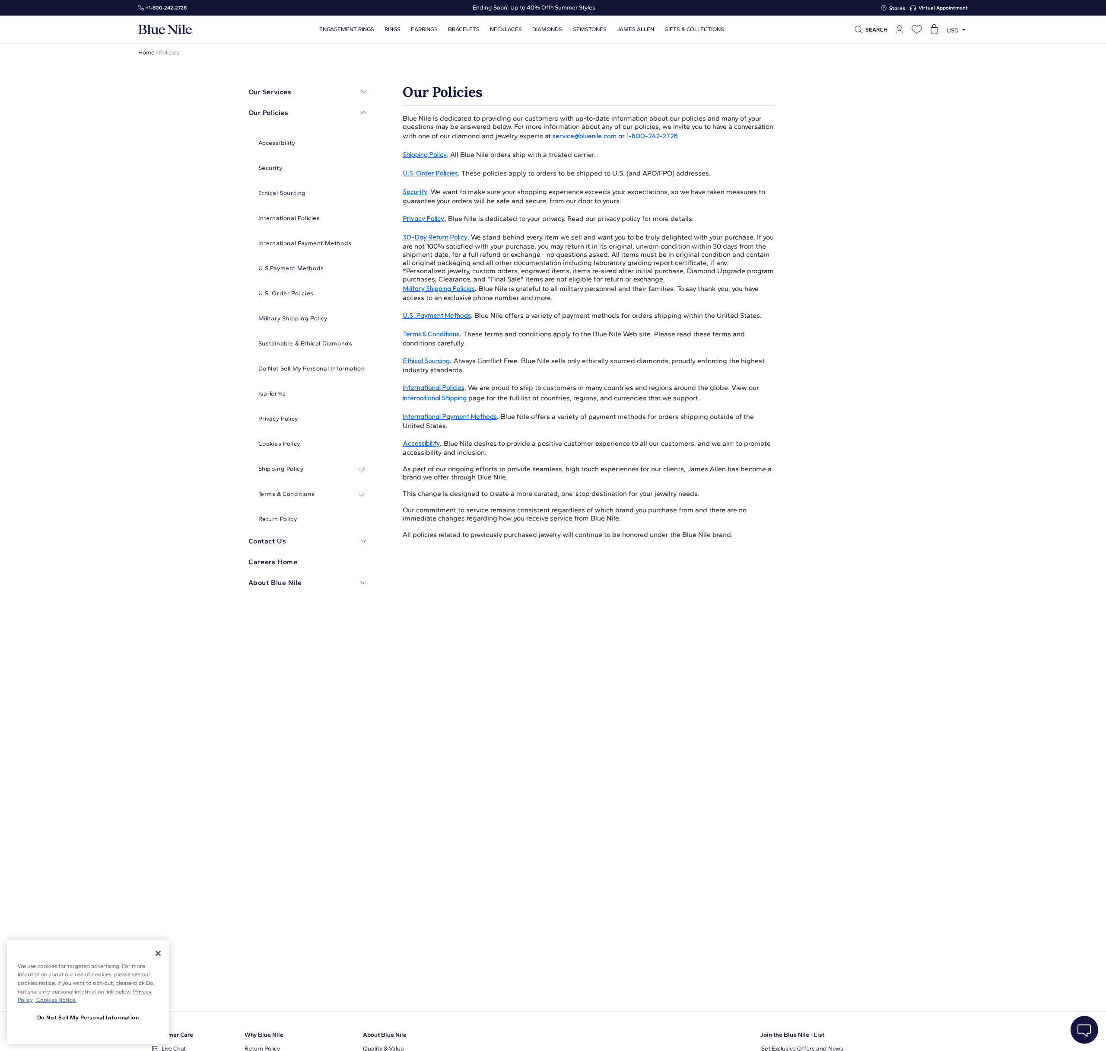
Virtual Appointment (943, 8)
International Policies (433, 387)
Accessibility (421, 443)
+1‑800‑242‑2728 (166, 8)
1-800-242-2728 (652, 135)
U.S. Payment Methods (437, 315)
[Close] (158, 953)
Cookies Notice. (55, 1000)
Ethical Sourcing (426, 360)
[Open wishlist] (917, 29)
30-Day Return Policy (435, 237)
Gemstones (589, 29)
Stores (897, 8)
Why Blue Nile (264, 1034)
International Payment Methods (450, 416)
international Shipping (435, 397)
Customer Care (172, 1034)
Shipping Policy (425, 154)
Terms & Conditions (431, 333)
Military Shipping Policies (439, 288)
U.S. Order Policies (430, 173)
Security (415, 191)
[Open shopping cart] (934, 29)
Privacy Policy (423, 218)
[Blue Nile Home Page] (165, 30)
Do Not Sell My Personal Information (88, 1017)
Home (146, 52)
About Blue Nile (385, 1034)
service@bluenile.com (585, 135)
